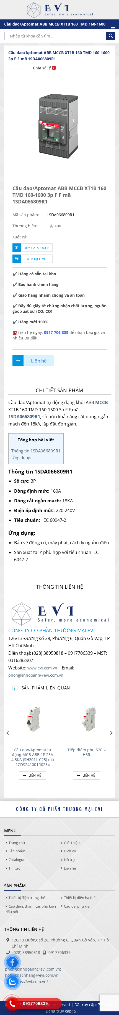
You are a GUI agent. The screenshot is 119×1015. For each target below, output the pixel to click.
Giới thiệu (72, 842)
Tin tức (14, 868)
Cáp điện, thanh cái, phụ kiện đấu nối (31, 909)
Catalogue (17, 859)
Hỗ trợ (69, 859)
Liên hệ (35, 775)
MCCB (101, 402)
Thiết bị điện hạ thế (79, 897)
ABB (58, 226)
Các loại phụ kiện (78, 906)
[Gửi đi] (111, 36)
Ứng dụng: (21, 457)
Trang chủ (17, 842)
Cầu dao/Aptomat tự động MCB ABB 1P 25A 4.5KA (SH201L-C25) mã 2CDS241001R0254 (32, 757)
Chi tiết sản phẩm (59, 390)
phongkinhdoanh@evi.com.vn (35, 675)
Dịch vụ (70, 850)
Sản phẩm (17, 850)
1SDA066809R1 (24, 417)
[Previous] (8, 744)
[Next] (111, 744)
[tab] (59, 390)
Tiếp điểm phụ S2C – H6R (87, 752)
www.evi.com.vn (42, 668)
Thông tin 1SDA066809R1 (36, 451)
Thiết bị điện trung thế (27, 897)
